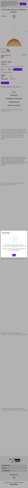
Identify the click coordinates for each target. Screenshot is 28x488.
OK (14, 255)
